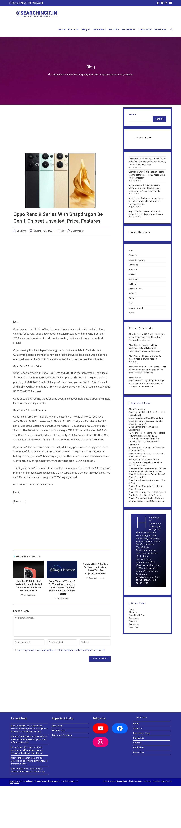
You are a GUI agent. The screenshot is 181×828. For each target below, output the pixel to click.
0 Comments (77, 231)
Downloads (134, 618)
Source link (19, 501)
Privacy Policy (58, 730)
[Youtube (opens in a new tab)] (170, 3)
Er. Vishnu (22, 231)
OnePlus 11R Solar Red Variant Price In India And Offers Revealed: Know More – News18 (29, 586)
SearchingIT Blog (137, 615)
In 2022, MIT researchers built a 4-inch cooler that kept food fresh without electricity (147, 337)
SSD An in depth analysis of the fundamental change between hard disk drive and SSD (146, 462)
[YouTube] (100, 728)
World (131, 313)
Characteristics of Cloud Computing (146, 418)
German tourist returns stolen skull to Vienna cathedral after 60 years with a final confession (147, 175)
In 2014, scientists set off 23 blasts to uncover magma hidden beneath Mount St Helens (147, 370)
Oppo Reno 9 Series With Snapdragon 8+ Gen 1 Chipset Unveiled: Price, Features (93, 74)
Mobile (132, 274)
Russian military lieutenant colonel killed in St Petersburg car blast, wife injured (144, 348)
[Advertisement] (62, 132)
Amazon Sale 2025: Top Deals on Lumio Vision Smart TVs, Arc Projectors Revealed (95, 569)
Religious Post (135, 289)
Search (132, 114)
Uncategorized (136, 308)
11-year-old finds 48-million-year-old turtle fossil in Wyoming (145, 359)
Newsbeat (133, 279)
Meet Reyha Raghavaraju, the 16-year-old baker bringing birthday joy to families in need (147, 201)
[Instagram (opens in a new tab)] (166, 3)
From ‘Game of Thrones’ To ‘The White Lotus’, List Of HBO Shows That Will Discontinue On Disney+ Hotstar (62, 587)
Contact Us (134, 624)
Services (133, 621)
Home (131, 609)
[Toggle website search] (171, 30)
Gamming (133, 265)
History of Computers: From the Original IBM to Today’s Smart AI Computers (144, 442)
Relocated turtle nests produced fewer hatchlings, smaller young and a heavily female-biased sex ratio (147, 162)
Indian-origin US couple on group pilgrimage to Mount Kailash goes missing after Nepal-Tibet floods (144, 188)
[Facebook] (120, 728)
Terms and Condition (62, 735)
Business (133, 255)
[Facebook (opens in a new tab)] (162, 3)
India (107, 398)
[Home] (49, 74)
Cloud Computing (137, 260)
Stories (132, 298)
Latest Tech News (37, 484)
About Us (133, 612)
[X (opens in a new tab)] (158, 3)
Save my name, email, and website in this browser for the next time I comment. (62, 650)
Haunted (133, 269)
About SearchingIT (138, 409)
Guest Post (134, 627)
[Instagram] (100, 742)
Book (131, 250)
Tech (61, 231)
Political (132, 284)
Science (132, 293)
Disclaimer (57, 726)
